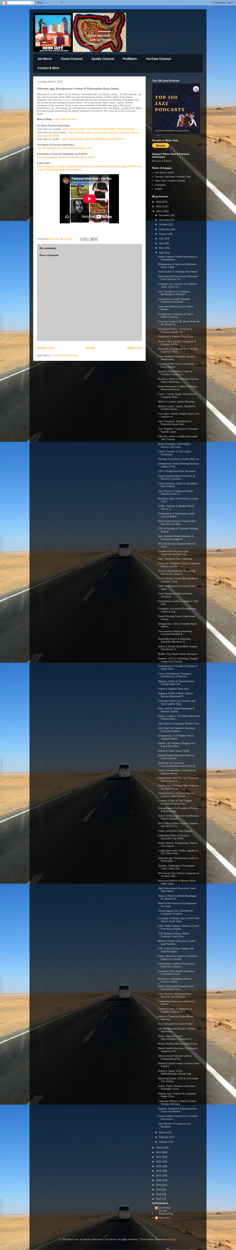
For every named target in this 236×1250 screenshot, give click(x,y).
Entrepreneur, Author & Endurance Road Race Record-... (176, 965)
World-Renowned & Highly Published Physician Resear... (177, 388)
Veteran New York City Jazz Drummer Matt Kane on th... (178, 779)
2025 (159, 206)
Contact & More (48, 68)
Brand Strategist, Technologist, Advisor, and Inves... (174, 445)
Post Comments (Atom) (64, 355)
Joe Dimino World (164, 172)
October (163, 224)
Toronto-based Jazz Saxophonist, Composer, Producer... (176, 912)
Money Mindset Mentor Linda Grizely (177, 1043)
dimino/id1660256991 (48, 135)
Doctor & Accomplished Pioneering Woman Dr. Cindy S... (176, 572)
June (162, 243)
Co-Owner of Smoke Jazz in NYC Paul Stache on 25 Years (178, 920)
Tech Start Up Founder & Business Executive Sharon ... (176, 730)
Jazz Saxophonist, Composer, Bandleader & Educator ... (174, 293)
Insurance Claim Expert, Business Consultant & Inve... (176, 973)
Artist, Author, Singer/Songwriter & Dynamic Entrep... (176, 710)
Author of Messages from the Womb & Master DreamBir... (178, 817)
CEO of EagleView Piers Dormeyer (176, 471)
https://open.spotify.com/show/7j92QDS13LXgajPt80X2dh (93, 139)
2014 (159, 1189)
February (164, 1137)
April (161, 252)
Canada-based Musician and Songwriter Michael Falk (173, 553)
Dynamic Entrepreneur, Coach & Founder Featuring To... (175, 373)
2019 (159, 1166)
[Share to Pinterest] (96, 239)
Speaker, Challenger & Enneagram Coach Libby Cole (176, 867)
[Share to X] (89, 239)
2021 (159, 1157)
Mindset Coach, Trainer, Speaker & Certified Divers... (176, 408)
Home (90, 348)
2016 (159, 1180)
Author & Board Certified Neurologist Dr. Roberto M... (177, 897)
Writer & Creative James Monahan (176, 401)
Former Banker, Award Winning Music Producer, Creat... (178, 580)
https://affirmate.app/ (65, 119)
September (165, 229)
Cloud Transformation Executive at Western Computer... (176, 477)
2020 (159, 1161)
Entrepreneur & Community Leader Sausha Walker (176, 515)
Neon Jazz (164, 1217)
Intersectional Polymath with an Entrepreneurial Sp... (175, 1057)
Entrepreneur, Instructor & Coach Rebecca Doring (175, 315)
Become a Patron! (161, 161)
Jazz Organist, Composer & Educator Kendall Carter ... (178, 430)
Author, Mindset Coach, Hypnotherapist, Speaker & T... (176, 1038)
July (161, 238)
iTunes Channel (72, 58)
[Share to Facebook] (92, 239)
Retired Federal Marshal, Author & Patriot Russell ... (176, 757)
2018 (159, 1171)
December (165, 215)
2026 (159, 201)
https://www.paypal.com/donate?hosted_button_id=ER (66, 157)
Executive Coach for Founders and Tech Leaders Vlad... (176, 702)
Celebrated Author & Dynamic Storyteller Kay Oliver (174, 837)
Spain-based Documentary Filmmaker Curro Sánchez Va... (178, 278)
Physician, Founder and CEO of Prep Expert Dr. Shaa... (178, 350)
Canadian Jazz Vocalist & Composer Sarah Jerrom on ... (177, 285)
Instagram (160, 185)
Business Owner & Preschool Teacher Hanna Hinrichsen (178, 380)
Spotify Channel (102, 58)
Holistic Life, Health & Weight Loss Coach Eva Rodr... (176, 745)
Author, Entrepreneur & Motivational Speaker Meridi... (177, 772)
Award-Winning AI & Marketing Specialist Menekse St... (174, 640)
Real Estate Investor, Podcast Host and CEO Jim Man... (177, 522)
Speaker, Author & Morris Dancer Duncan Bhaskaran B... (175, 695)
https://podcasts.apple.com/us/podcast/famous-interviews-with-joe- (104, 132)
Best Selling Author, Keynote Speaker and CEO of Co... (178, 825)
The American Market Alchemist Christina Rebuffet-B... (175, 633)
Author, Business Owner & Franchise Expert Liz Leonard (177, 957)
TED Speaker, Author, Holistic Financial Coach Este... (174, 935)
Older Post (134, 348)
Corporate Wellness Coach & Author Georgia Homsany (177, 1102)
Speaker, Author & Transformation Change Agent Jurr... (176, 683)
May (161, 248)
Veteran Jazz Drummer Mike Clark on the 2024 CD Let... (178, 787)
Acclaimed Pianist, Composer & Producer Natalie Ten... (175, 330)
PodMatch (130, 58)
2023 (159, 1147)
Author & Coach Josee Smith (173, 750)
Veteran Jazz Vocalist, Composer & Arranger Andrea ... (177, 343)
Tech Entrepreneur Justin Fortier (175, 1023)
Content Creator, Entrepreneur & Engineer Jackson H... (175, 1010)
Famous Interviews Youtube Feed (173, 176)
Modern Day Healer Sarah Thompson (177, 654)
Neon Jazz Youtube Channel (170, 180)
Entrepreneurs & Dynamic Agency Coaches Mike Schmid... (176, 794)
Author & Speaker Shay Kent (173, 688)
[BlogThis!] (85, 239)
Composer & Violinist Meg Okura (175, 336)
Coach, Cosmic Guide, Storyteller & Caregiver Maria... (177, 395)
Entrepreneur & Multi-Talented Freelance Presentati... (174, 300)
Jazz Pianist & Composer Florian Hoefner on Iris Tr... (175, 492)
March (162, 1132)
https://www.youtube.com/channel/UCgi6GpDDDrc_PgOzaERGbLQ (99, 129)
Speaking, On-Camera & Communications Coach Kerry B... (177, 764)
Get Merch (45, 58)
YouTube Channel (158, 58)
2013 (159, 1194)
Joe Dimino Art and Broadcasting (166, 1210)
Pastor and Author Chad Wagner (175, 831)
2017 (159, 1175)
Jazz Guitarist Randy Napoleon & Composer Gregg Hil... (176, 538)
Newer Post (45, 348)
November (165, 220)
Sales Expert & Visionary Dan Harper (178, 271)
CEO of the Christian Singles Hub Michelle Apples (176, 950)
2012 (159, 1199)
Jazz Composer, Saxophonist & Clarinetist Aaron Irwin (175, 423)
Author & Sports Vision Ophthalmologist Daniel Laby (175, 1072)
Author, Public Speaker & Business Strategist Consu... (177, 1087)
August (163, 234)
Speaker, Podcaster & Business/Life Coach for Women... (177, 1110)
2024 (159, 211)
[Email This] (82, 239)
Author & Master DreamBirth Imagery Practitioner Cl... (178, 648)
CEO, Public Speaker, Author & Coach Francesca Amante (178, 927)
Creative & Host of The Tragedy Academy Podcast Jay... (175, 802)
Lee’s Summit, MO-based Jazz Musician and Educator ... (174, 995)
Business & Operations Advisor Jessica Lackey (174, 980)
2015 (159, 1185)
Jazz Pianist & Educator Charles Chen (178, 723)
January (163, 1141)
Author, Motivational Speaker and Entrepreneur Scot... (175, 988)
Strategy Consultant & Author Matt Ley (178, 459)
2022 (159, 1152)
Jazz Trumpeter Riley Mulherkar (175, 558)
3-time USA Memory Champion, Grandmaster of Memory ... (175, 675)
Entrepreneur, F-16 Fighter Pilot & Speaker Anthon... (176, 737)
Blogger (172, 1239)
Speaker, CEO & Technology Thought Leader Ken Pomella (178, 660)
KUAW (158, 189)
